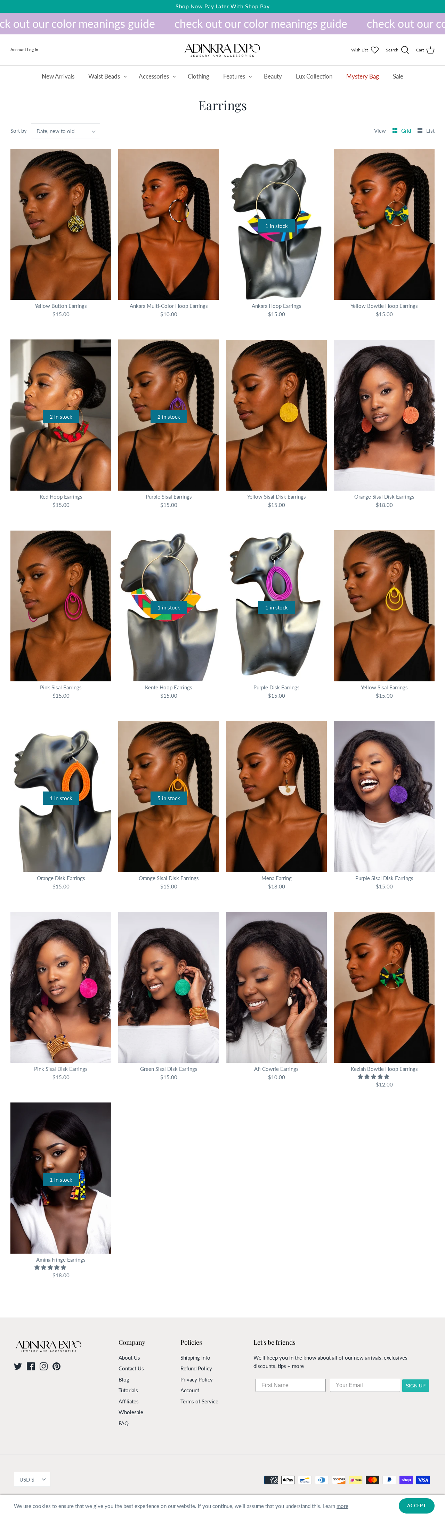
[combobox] (65, 131)
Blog (124, 1379)
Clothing (198, 76)
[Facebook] (31, 1366)
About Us (129, 1357)
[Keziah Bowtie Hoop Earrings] (384, 987)
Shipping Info (195, 1357)
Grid (406, 131)
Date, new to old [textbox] (55, 131)
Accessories (154, 76)
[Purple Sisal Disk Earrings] (384, 796)
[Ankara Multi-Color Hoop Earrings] (168, 224)
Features (234, 76)
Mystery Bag (362, 76)
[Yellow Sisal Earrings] (384, 605)
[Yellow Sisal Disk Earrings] (276, 415)
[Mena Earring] (276, 796)
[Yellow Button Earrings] (60, 224)
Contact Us (131, 1368)
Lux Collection (314, 76)
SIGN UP (416, 1385)
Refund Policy (196, 1368)
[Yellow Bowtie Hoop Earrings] (384, 224)
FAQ (124, 1423)
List (430, 131)
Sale (398, 76)
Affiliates (129, 1401)
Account (189, 1390)
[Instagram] (44, 1366)
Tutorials (128, 1390)
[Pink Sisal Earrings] (60, 605)
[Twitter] (18, 1366)
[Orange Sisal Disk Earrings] (384, 415)
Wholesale (131, 1412)
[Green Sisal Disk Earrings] (168, 987)
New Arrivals (58, 76)
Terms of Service (199, 1401)
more (342, 1506)
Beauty (273, 76)
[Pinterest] (56, 1366)
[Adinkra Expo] (222, 49)
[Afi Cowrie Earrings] (276, 987)
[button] (374, 1076)
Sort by (18, 131)
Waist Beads (104, 76)
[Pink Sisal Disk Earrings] (60, 987)
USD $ (26, 1479)
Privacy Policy (196, 1379)
